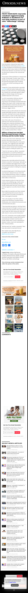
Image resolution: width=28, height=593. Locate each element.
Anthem (12, 252)
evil (15, 254)
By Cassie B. (13, 483)
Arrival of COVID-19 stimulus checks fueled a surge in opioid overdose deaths (16, 544)
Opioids (18, 255)
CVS (9, 254)
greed (18, 254)
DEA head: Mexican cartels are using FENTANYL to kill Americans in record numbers (15, 447)
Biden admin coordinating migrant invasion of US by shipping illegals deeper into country (16, 503)
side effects (9, 259)
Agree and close (15, 585)
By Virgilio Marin (14, 534)
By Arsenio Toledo (15, 528)
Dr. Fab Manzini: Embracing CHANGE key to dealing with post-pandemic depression (16, 491)
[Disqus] (14, 353)
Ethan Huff (10, 23)
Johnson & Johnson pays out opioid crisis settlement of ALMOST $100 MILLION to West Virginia (15, 520)
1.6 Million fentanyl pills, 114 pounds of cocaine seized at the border (15, 453)
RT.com (4, 239)
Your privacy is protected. (7, 280)
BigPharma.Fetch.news (7, 234)
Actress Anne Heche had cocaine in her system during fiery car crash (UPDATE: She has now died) (16, 480)
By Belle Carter (14, 493)
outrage (22, 255)
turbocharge (16, 259)
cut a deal (4, 89)
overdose (4, 257)
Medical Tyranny (11, 255)
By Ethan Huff (14, 476)
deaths (12, 254)
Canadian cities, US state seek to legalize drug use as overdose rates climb (15, 565)
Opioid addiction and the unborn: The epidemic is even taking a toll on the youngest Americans (15, 532)
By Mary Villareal (14, 454)
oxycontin (9, 257)
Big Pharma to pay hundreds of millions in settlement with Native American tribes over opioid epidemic (16, 514)
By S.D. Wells (14, 561)
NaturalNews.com (6, 242)
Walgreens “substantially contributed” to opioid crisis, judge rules (16, 486)
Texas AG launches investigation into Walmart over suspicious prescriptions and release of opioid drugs (16, 497)
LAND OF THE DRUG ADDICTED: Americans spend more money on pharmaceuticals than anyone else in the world (16, 474)
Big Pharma (17, 252)
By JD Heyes (13, 505)
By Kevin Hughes (14, 462)
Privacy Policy (12, 582)
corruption (4, 254)
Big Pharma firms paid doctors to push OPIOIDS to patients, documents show (15, 508)
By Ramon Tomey (14, 449)
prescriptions (16, 257)
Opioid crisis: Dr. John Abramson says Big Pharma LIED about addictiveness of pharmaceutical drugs (15, 538)
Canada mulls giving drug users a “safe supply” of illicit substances (15, 526)
